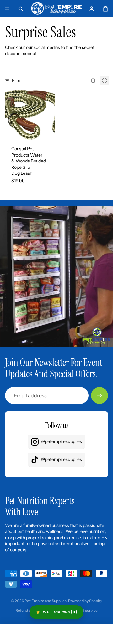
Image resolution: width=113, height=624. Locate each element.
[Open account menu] (92, 9)
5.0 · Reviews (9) (60, 612)
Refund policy (27, 610)
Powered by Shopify (85, 600)
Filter (17, 80)
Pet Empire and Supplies (45, 600)
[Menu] (7, 9)
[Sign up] (99, 395)
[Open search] (21, 9)
